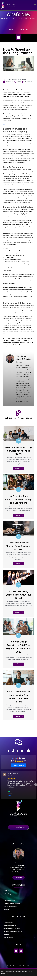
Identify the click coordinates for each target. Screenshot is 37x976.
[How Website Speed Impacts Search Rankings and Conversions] (18, 482)
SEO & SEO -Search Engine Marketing (14, 931)
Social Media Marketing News (12, 928)
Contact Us (6, 934)
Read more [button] (10, 787)
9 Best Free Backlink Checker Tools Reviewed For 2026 (18, 546)
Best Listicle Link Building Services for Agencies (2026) (18, 451)
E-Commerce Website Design (12, 903)
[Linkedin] (21, 951)
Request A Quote (8, 937)
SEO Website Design (9, 900)
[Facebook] (16, 951)
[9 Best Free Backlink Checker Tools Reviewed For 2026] (18, 528)
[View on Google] (4, 774)
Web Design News (8, 922)
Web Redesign (8, 894)
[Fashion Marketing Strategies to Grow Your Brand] (18, 577)
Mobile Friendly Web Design (11, 897)
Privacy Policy (4, 973)
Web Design (7, 890)
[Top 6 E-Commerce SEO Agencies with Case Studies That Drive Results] (18, 677)
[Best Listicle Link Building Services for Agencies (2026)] (18, 433)
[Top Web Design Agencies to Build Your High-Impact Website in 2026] (18, 626)
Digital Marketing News (10, 925)
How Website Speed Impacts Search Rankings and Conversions (18, 499)
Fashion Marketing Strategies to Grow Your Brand (18, 595)
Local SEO (6, 909)
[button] (18, 37)
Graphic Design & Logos (10, 906)
